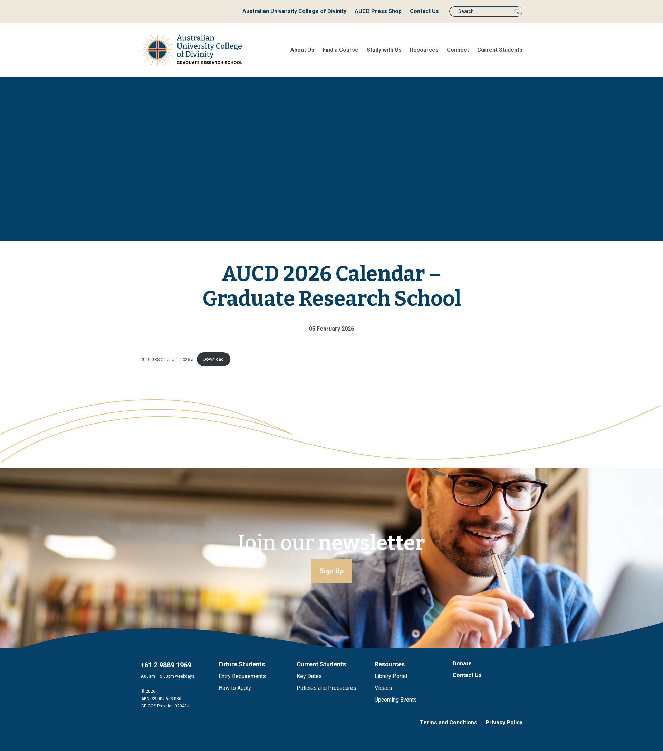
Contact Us (424, 11)
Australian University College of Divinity (294, 11)
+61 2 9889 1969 (166, 665)
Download (213, 359)
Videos (383, 688)
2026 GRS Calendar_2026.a (167, 359)
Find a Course (340, 50)
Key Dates (309, 676)
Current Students (499, 50)
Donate (462, 663)
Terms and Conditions (448, 722)
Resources (424, 50)
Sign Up (331, 571)
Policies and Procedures (326, 688)
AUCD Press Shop (378, 11)
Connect (458, 50)
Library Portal (391, 676)
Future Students (242, 664)
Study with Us (384, 50)
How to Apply (235, 688)
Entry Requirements (242, 676)
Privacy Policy (504, 722)
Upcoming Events (396, 699)
